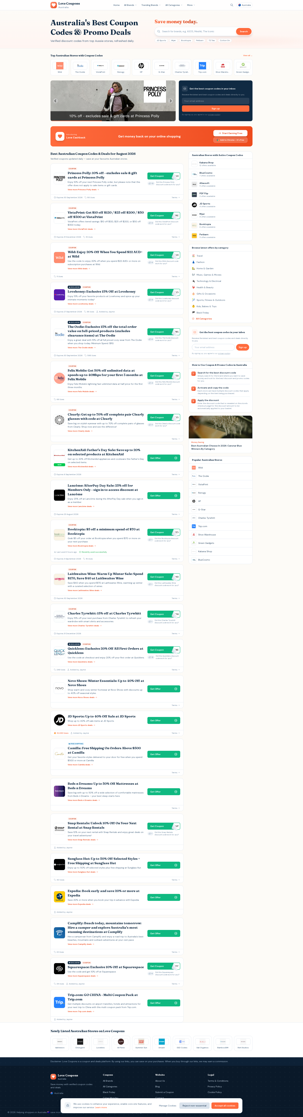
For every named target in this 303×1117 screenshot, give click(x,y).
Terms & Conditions (218, 1080)
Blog (157, 1086)
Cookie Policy (215, 1092)
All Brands (129, 5)
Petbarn (199, 40)
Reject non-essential (194, 1105)
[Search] (232, 5)
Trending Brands (149, 5)
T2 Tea (212, 40)
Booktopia (186, 40)
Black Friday (109, 1092)
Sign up (216, 108)
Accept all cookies (225, 1105)
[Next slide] (170, 100)
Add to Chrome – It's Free (232, 140)
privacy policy (214, 114)
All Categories (172, 5)
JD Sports (161, 40)
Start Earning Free (232, 133)
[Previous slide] (55, 100)
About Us (160, 1080)
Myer (173, 40)
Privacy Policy (215, 1086)
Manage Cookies (167, 1105)
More (190, 5)
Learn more (101, 1107)
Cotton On (225, 40)
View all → (247, 55)
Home (116, 5)
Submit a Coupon (164, 1092)
